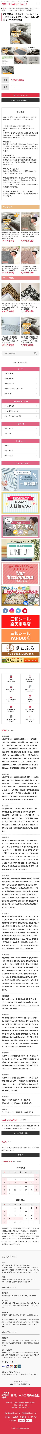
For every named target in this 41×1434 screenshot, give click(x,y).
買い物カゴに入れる (20, 95)
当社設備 (23, 1417)
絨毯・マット (8, 428)
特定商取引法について (29, 1413)
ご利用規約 (12, 1421)
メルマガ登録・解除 (20, 1133)
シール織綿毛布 (9, 406)
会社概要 (15, 1417)
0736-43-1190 (22, 1405)
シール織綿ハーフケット (12, 411)
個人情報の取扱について (12, 1413)
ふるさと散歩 (32, 1417)
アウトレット (20, 441)
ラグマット (20, 424)
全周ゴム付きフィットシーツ (13, 389)
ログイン (29, 1421)
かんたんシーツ (9, 373)
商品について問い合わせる (20, 100)
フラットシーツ (9, 384)
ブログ (20, 1155)
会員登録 (21, 1421)
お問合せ (7, 1417)
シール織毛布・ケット (20, 401)
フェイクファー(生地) (20, 463)
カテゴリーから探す (20, 362)
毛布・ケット (8, 451)
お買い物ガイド (19, 1279)
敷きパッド (7, 394)
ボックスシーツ (9, 378)
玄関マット (7, 433)
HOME (5, 8)
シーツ (20, 369)
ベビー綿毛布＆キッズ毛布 (12, 416)
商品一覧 (11, 8)
